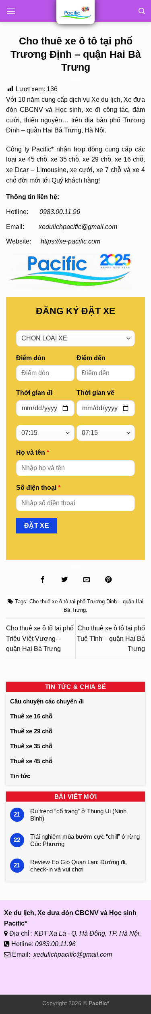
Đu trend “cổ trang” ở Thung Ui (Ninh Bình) (78, 815)
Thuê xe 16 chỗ (31, 716)
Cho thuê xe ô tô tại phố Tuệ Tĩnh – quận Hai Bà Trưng (111, 638)
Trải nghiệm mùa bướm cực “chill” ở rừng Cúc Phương (85, 840)
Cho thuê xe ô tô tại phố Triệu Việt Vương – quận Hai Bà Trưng (40, 638)
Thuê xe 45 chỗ (31, 761)
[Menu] (11, 11)
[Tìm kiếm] (142, 11)
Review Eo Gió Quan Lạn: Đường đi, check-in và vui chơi (78, 866)
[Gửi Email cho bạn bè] (86, 580)
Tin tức (20, 776)
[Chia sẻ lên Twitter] (64, 580)
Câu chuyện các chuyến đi (47, 701)
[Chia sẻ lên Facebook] (42, 580)
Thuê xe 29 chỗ (31, 731)
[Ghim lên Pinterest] (108, 580)
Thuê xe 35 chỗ (31, 746)
